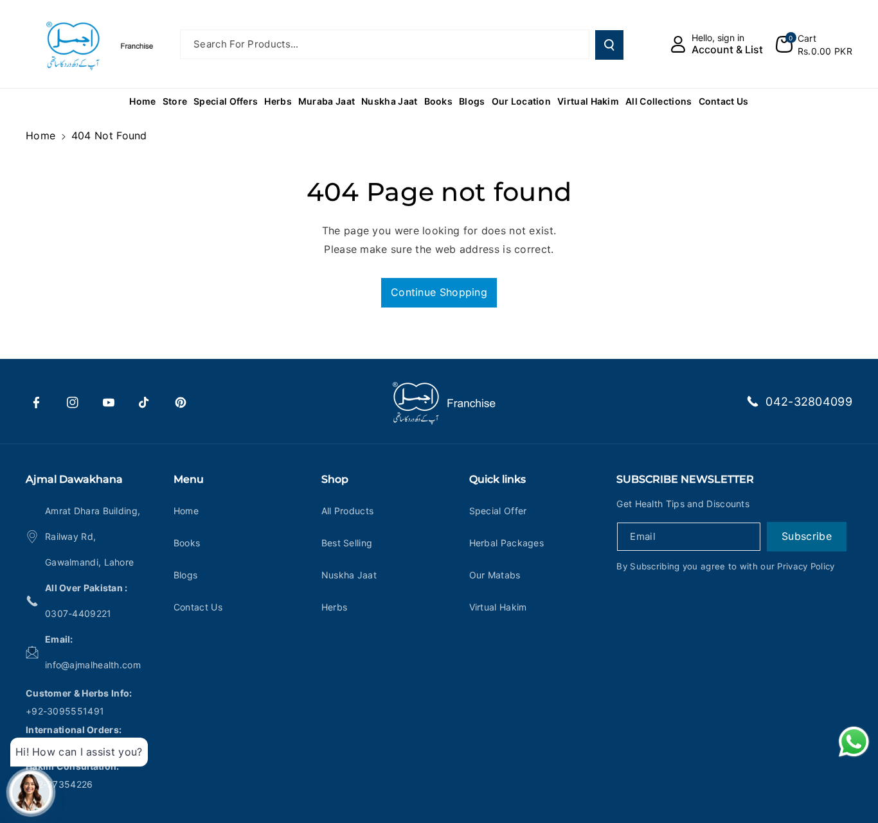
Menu (189, 479)
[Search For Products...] (609, 45)
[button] (814, 44)
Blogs (186, 574)
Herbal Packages (506, 542)
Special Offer (498, 510)
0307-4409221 (78, 613)
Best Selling (347, 542)
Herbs (334, 607)
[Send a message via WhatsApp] (854, 741)
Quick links (497, 479)
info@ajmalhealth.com (93, 664)
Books (187, 542)
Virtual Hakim (498, 607)
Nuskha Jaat (349, 574)
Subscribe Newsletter (685, 479)
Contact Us (198, 607)
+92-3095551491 (65, 711)
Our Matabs (495, 574)
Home (40, 135)
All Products (347, 510)
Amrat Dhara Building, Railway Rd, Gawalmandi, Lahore (92, 536)
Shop (334, 479)
